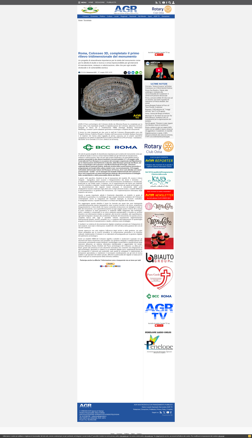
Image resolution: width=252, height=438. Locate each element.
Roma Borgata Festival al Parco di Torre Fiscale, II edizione (157, 106)
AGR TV (157, 16)
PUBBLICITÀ (111, 2)
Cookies (170, 409)
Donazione (165, 16)
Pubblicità (152, 409)
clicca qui (221, 436)
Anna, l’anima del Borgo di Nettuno (157, 113)
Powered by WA (167, 415)
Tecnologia (87, 20)
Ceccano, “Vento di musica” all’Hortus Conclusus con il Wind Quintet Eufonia (158, 87)
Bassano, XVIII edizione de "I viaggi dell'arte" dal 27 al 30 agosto (157, 110)
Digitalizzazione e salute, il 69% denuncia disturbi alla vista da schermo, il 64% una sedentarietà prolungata (159, 135)
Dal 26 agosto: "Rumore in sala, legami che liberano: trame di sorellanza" (159, 124)
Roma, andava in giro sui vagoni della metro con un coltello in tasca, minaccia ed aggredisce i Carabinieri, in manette (159, 129)
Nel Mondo (142, 16)
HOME (90, 2)
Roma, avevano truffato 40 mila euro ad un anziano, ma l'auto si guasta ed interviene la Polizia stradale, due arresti (159, 100)
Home (80, 20)
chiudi (158, 436)
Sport (150, 16)
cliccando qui (124, 436)
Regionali (124, 16)
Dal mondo (162, 407)
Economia (94, 16)
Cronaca (86, 16)
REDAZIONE (100, 2)
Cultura (109, 16)
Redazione (136, 409)
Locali (116, 16)
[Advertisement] (126, 36)
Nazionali (132, 16)
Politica (102, 16)
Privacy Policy (161, 409)
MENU (83, 2)
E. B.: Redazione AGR (89, 72)
